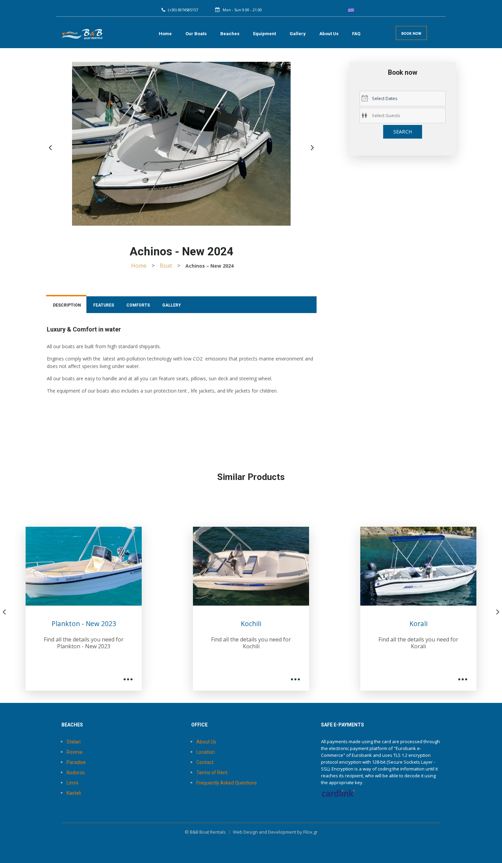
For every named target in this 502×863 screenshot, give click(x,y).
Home (165, 33)
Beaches (229, 33)
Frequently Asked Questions (226, 783)
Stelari (74, 742)
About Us (328, 33)
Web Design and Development (264, 832)
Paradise (76, 762)
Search (402, 131)
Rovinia (74, 752)
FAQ (356, 33)
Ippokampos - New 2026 (431, 623)
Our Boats (196, 33)
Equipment (264, 33)
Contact (204, 762)
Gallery (298, 33)
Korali (263, 623)
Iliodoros (76, 772)
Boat (166, 265)
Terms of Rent (211, 772)
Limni (72, 783)
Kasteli (74, 793)
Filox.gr (310, 832)
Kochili (96, 623)
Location (205, 752)
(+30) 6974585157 (183, 9)
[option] (96, 608)
